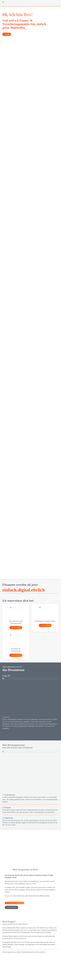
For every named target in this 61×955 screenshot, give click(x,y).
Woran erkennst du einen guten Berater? (15, 924)
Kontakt (7, 34)
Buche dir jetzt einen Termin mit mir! (14, 903)
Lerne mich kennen (11, 907)
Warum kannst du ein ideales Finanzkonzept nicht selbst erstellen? (23, 952)
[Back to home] (4, 3)
